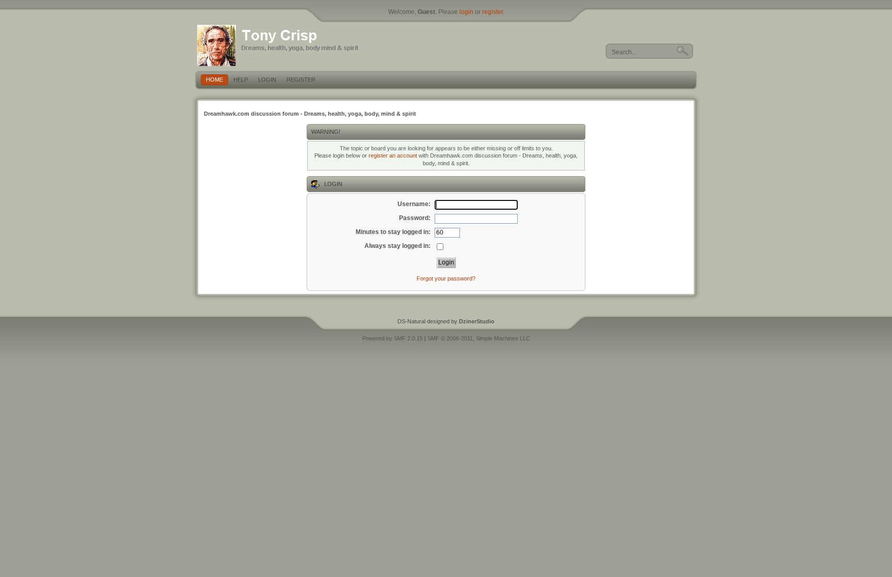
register (492, 11)
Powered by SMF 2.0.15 (392, 338)
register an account (393, 155)
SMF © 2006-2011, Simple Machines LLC (478, 338)
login (466, 11)
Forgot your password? (446, 278)
